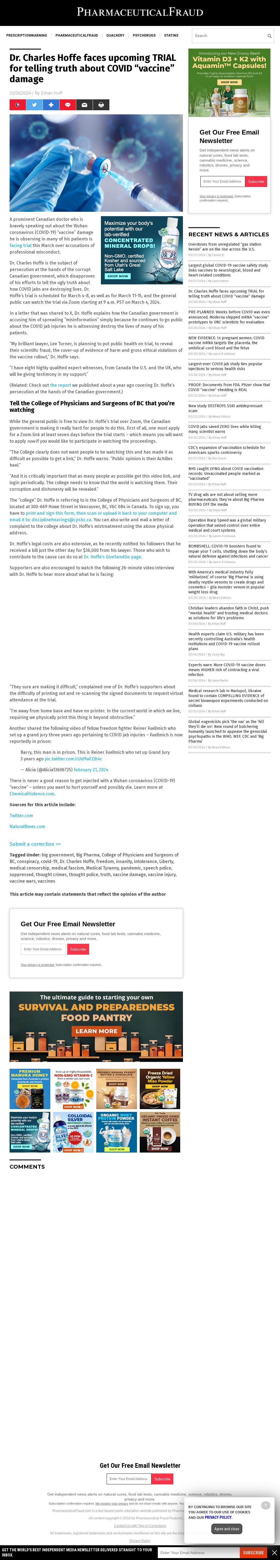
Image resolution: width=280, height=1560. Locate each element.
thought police (83, 874)
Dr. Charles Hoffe (77, 861)
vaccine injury (162, 874)
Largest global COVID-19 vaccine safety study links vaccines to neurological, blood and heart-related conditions (228, 270)
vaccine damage (129, 874)
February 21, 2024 (91, 769)
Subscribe (253, 1552)
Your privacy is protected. (38, 964)
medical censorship (29, 868)
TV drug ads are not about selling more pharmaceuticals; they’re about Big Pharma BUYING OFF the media (226, 499)
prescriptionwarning (26, 35)
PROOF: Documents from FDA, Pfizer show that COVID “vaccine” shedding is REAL (229, 387)
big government (58, 855)
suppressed (22, 874)
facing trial (20, 245)
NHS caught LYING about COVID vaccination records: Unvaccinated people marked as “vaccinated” (225, 473)
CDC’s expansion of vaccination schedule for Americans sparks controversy (226, 450)
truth (105, 874)
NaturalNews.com (27, 826)
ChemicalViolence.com (32, 793)
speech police (157, 868)
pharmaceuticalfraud (77, 35)
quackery (115, 35)
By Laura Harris (218, 281)
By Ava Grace (217, 458)
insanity (124, 861)
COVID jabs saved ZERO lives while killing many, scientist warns (224, 429)
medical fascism (67, 868)
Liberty (166, 861)
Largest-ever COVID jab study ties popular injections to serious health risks (225, 366)
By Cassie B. (216, 255)
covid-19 (49, 861)
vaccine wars (23, 881)
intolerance (145, 861)
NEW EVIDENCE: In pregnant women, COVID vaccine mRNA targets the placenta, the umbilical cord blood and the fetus (226, 343)
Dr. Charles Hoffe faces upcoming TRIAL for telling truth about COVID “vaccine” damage (226, 294)
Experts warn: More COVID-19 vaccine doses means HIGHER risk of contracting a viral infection (227, 670)
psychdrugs (144, 35)
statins (171, 35)
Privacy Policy (140, 1541)
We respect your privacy (111, 1503)
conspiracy (28, 861)
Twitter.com (21, 815)
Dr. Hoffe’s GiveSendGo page (112, 556)
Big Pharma (88, 855)
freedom (105, 861)
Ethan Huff (51, 93)
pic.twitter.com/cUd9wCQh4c (73, 758)
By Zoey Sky (216, 654)
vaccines (46, 881)
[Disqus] (96, 1242)
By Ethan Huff (217, 302)
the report (60, 385)
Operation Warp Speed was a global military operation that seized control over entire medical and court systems (227, 525)
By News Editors (220, 416)
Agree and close (226, 1529)
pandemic (131, 868)
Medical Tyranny (102, 868)
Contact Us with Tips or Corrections (140, 1526)
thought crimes (51, 874)
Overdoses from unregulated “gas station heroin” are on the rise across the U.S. (224, 247)
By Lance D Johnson (222, 354)
